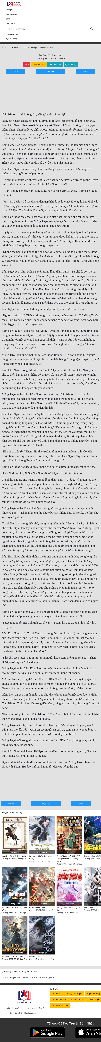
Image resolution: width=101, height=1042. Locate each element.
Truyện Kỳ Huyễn (75, 993)
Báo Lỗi (38, 64)
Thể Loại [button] (10, 23)
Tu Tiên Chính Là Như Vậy (12, 956)
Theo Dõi (56, 64)
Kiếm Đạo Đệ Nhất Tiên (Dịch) (14, 856)
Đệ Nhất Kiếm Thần (37, 907)
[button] (50, 34)
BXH (8, 19)
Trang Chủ (10, 10)
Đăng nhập (12, 39)
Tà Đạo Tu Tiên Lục (50, 55)
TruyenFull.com (36, 325)
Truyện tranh (57, 993)
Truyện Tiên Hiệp (59, 999)
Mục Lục (50, 71)
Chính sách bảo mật (36, 1008)
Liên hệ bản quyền (12, 1008)
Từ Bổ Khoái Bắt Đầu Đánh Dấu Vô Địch (14, 908)
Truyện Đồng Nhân (60, 1005)
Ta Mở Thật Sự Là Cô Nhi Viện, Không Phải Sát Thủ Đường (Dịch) (69, 858)
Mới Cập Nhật (15, 14)
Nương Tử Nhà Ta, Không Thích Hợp (69, 908)
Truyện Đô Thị (77, 999)
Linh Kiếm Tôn (34, 956)
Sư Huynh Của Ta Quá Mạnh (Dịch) (40, 857)
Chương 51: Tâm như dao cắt (50, 58)
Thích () (71, 64)
